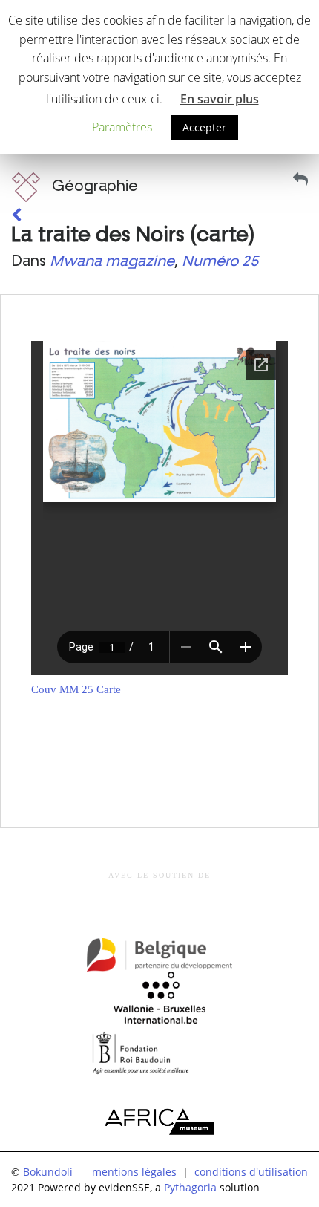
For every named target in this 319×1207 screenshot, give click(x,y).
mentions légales (134, 1172)
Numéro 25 (220, 261)
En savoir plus (219, 99)
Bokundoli (48, 1172)
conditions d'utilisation (251, 1172)
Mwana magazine (112, 261)
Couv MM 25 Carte (76, 689)
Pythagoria (190, 1187)
